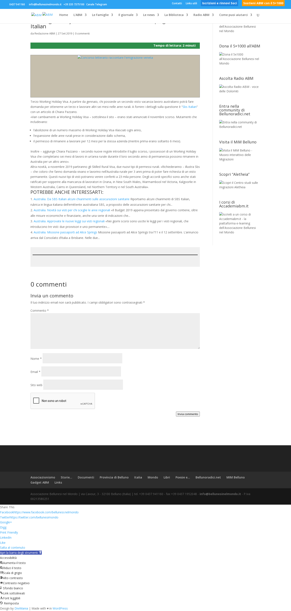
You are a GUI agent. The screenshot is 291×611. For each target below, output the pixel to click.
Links (58, 482)
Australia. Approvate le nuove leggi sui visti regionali (69, 221)
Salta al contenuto (12, 547)
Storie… (66, 477)
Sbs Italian (190, 107)
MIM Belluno (235, 477)
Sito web (36, 385)
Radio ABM (201, 15)
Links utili (191, 3)
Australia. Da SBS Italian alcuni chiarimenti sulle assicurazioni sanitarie (82, 199)
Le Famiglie (100, 15)
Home (63, 15)
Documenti (86, 477)
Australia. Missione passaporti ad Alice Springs (65, 232)
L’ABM (77, 15)
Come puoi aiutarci (233, 15)
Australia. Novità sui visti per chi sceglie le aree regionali (72, 210)
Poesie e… (183, 477)
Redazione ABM (45, 33)
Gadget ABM (39, 482)
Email (35, 372)
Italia (138, 477)
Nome (36, 359)
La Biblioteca (174, 15)
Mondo (153, 477)
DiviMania (21, 608)
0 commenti (82, 33)
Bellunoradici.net (208, 477)
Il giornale (125, 15)
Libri (167, 477)
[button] (21, 553)
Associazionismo (42, 477)
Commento (39, 310)
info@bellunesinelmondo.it (220, 494)
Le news (149, 15)
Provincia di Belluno (114, 477)
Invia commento (188, 414)
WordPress (60, 608)
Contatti (177, 3)
